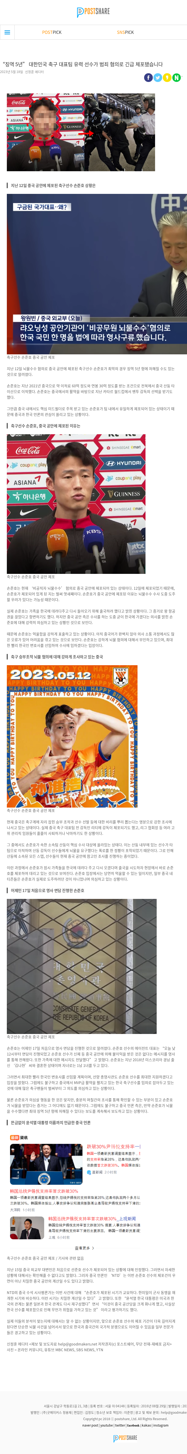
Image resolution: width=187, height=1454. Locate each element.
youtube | (107, 1425)
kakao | (147, 1425)
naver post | (91, 1425)
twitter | (121, 1425)
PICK (52, 32)
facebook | (134, 1425)
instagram (161, 1425)
